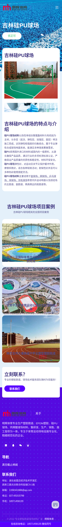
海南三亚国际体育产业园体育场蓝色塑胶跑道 (31, 259)
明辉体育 (49, 519)
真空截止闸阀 (10, 464)
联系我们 (15, 388)
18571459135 (16, 501)
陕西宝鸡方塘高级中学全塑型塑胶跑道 (31, 353)
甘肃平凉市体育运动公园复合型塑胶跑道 (31, 307)
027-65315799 (16, 495)
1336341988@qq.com (20, 490)
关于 (38, 413)
